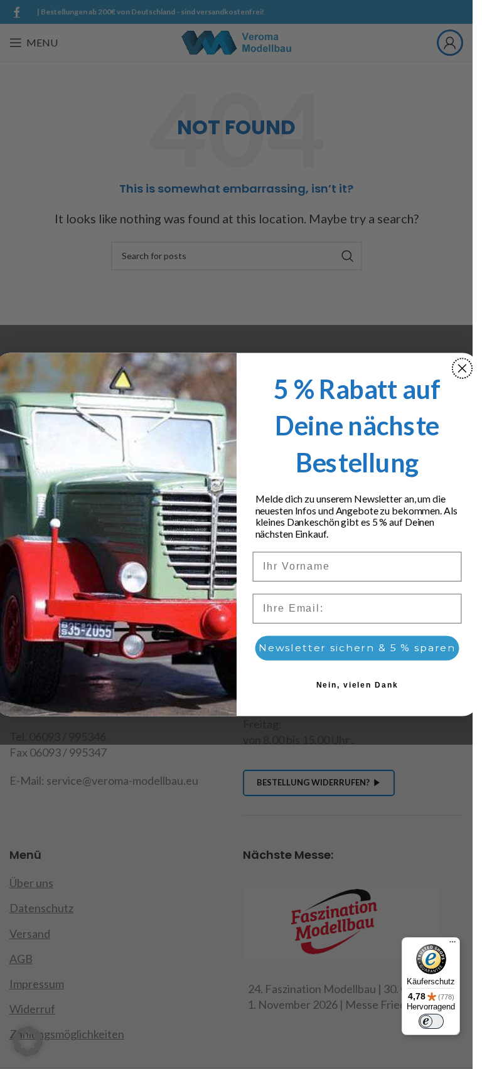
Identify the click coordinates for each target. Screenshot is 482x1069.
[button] (27, 1041)
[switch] (431, 1021)
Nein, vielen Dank (357, 685)
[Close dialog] (462, 368)
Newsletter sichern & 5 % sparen (356, 648)
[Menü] (452, 944)
